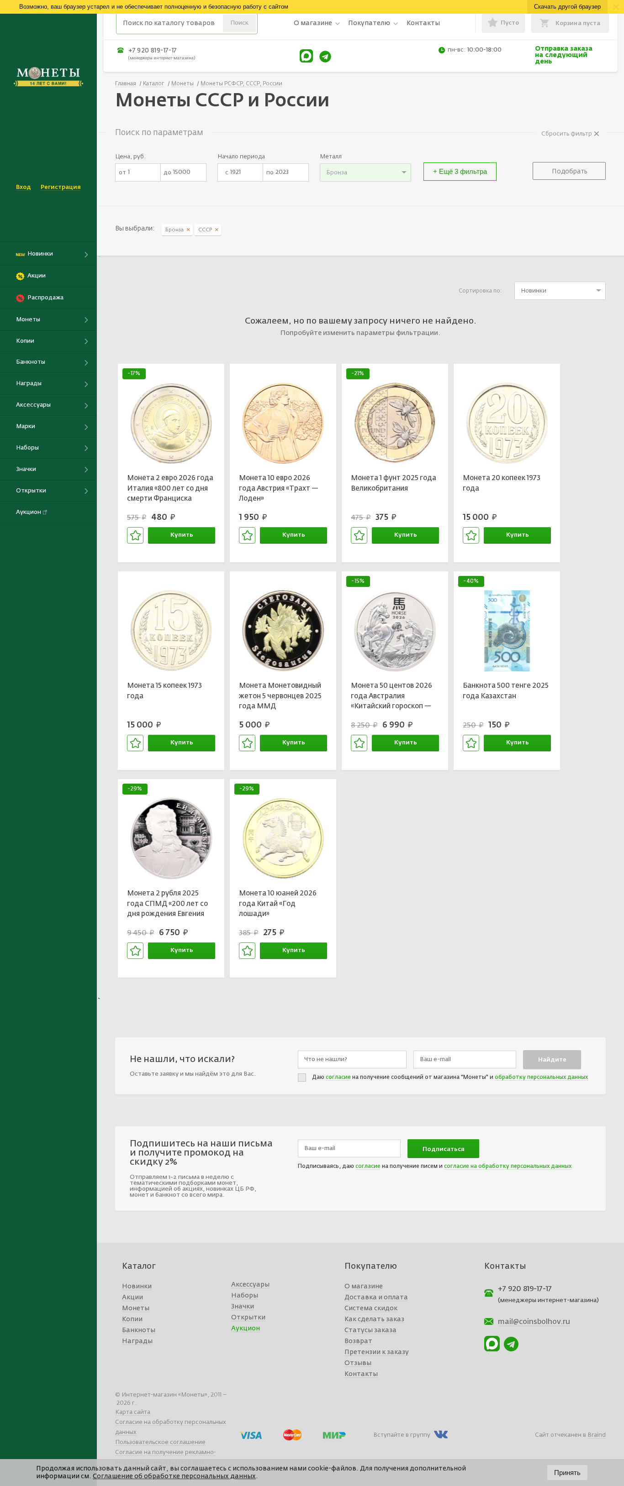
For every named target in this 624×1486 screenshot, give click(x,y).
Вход (23, 187)
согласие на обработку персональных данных (507, 1166)
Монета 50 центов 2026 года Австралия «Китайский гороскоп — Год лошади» (391, 697)
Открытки (248, 1317)
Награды (137, 1341)
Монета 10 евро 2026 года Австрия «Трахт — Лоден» (278, 488)
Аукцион (245, 1328)
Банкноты (138, 1330)
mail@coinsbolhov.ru (534, 1322)
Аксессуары (250, 1285)
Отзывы (357, 1363)
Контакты (423, 23)
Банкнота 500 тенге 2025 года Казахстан (506, 691)
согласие (338, 1077)
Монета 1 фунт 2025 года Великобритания (393, 483)
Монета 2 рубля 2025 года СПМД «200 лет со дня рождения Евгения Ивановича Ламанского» (168, 905)
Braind (596, 1435)
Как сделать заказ (374, 1319)
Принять (567, 1472)
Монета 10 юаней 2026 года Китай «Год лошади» (278, 903)
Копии (132, 1319)
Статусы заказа (370, 1330)
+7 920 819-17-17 (152, 50)
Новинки (137, 1286)
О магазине (313, 23)
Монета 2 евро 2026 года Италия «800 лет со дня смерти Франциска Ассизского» (170, 490)
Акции (132, 1297)
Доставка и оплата (376, 1297)
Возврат (358, 1341)
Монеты (135, 1308)
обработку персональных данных (541, 1077)
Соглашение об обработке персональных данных (174, 1476)
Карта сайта (132, 1412)
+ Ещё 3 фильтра (460, 171)
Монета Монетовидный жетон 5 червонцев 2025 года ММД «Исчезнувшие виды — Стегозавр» (280, 697)
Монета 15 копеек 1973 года (164, 691)
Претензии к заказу (376, 1352)
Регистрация (61, 187)
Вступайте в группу (401, 1435)
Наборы (244, 1295)
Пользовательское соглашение (160, 1442)
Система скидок (370, 1308)
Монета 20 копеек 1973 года (501, 483)
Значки (242, 1306)
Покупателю (369, 23)
